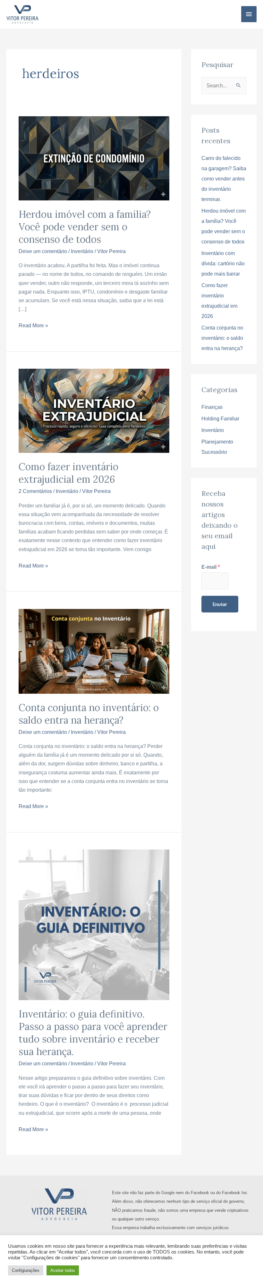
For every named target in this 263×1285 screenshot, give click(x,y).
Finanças (212, 407)
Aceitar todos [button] (62, 1270)
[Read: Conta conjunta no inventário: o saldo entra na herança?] (94, 651)
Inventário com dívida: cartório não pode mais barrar (223, 264)
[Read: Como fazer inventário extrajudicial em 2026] (94, 410)
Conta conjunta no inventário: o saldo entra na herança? (89, 713)
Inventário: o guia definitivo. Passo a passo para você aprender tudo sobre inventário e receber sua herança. (93, 1033)
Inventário (82, 251)
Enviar (220, 604)
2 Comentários (35, 491)
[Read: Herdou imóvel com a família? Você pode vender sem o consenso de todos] (94, 158)
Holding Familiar (220, 418)
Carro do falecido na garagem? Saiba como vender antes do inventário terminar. (223, 178)
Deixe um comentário (43, 251)
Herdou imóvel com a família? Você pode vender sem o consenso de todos (85, 226)
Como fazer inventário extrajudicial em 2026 (68, 473)
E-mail (210, 567)
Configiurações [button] (25, 1270)
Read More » (33, 324)
